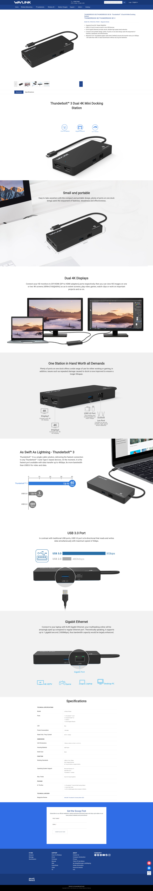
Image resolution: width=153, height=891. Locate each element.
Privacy (75, 859)
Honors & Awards (78, 867)
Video (53, 867)
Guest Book (55, 865)
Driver (53, 857)
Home (16, 7)
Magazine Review (104, 21)
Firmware (54, 859)
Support (72, 7)
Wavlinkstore (32, 859)
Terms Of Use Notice (78, 861)
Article (80, 7)
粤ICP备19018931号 (76, 889)
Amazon (31, 855)
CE (52, 869)
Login (130, 2)
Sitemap (89, 888)
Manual (54, 861)
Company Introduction (79, 857)
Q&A (53, 863)
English (135, 2)
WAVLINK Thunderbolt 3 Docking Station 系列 (74, 797)
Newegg (31, 857)
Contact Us (76, 855)
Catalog (87, 7)
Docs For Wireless (57, 855)
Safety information (78, 865)
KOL (74, 869)
